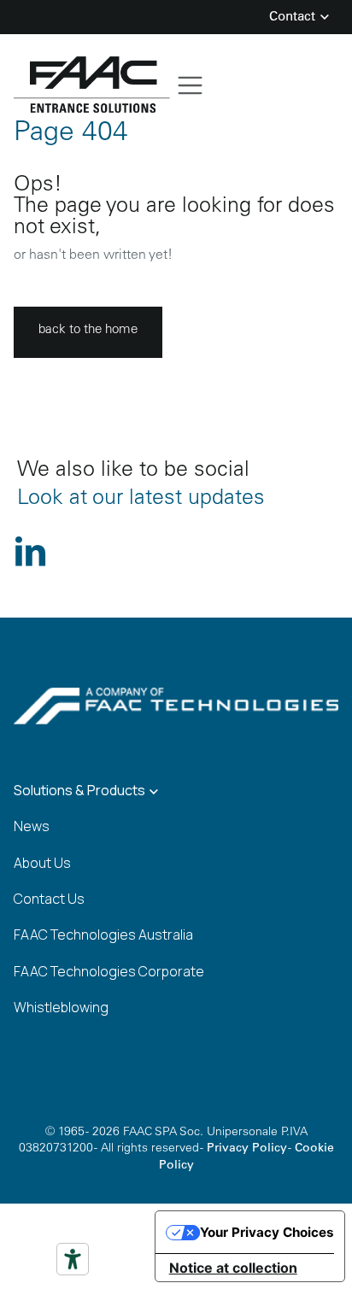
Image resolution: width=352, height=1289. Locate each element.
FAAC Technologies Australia (103, 934)
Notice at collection (233, 1267)
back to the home (88, 330)
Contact (294, 17)
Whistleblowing (61, 1007)
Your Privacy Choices (267, 1232)
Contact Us (49, 898)
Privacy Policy (247, 1149)
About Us (42, 862)
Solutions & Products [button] (81, 790)
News (32, 826)
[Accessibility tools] (72, 1259)
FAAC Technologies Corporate (109, 971)
